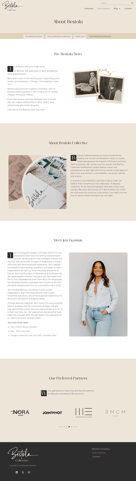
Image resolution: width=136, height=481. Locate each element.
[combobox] (115, 3)
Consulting (88, 9)
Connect (128, 9)
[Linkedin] (16, 472)
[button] (59, 426)
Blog (116, 9)
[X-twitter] (23, 472)
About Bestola (104, 9)
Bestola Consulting (101, 449)
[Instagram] (29, 472)
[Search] (132, 3)
